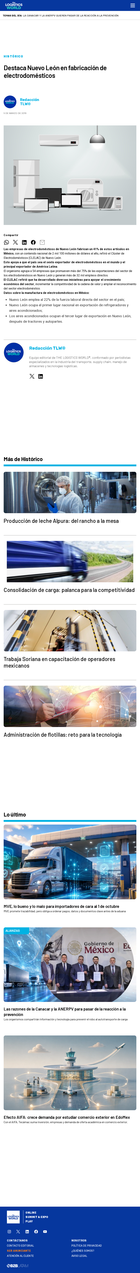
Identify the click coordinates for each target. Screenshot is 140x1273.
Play (29, 1221)
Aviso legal (79, 1256)
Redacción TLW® (29, 102)
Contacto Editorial (20, 1245)
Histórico (13, 56)
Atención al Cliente (20, 1256)
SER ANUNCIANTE (19, 1250)
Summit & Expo (37, 1217)
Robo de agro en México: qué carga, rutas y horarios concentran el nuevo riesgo (79, 15)
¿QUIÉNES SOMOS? (82, 1250)
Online (31, 1212)
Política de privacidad (86, 1245)
